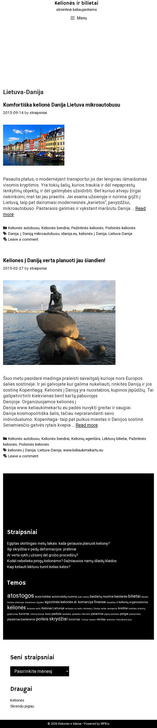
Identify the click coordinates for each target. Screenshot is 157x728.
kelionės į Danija (93, 233)
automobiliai (43, 596)
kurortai (24, 613)
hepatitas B (112, 602)
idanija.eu (69, 233)
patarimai (97, 613)
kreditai (123, 608)
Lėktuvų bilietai (114, 438)
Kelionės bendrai (55, 228)
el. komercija (83, 602)
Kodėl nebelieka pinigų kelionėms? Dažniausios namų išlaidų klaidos (62, 561)
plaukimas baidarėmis (21, 619)
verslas (101, 619)
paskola (57, 613)
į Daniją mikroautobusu (39, 233)
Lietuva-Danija (120, 233)
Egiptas (40, 602)
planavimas (135, 614)
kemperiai (112, 608)
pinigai (124, 613)
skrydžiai (58, 618)
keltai (104, 608)
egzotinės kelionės (59, 602)
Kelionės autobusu (23, 228)
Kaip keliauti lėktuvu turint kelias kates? (38, 567)
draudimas (30, 602)
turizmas (74, 619)
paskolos (66, 614)
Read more (87, 425)
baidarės (120, 596)
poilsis (42, 618)
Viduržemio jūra (124, 619)
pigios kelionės (111, 614)
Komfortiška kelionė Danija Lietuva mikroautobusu (61, 105)
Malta (48, 614)
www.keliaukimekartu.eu (83, 450)
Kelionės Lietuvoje (52, 608)
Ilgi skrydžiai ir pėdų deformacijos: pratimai (41, 549)
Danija (13, 233)
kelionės (16, 608)
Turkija (84, 619)
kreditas (133, 608)
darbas (144, 597)
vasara (92, 619)
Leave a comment (23, 239)
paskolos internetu (81, 614)
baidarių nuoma (101, 596)
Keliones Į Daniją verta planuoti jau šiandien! (54, 260)
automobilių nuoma (64, 596)
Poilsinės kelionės (120, 228)
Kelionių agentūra (85, 438)
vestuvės (111, 619)
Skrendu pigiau (22, 706)
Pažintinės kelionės (87, 228)
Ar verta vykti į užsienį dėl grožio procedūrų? (42, 555)
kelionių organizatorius (133, 602)
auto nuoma (83, 597)
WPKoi (105, 724)
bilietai (134, 596)
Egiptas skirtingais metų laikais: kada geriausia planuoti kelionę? (58, 543)
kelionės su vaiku (74, 608)
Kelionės (17, 700)
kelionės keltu (34, 608)
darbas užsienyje (15, 602)
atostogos (20, 595)
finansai (100, 602)
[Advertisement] (78, 54)
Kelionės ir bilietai (76, 3)
